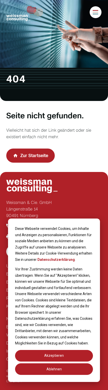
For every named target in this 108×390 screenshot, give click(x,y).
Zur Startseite (34, 155)
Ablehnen (54, 369)
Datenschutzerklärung (56, 260)
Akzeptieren (54, 355)
